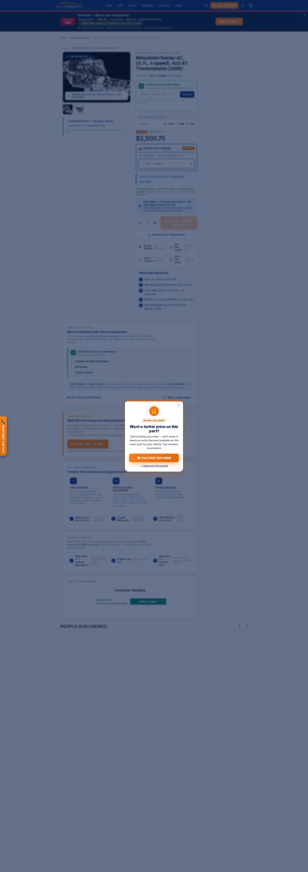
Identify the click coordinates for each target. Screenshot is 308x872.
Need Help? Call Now (3, 436)
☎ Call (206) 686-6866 (154, 457)
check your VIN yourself (155, 466)
